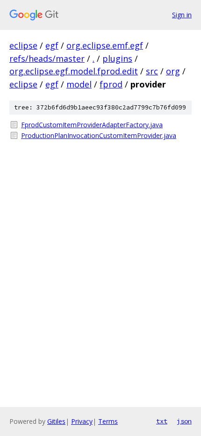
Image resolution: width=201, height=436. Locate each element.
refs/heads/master (47, 58)
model (79, 84)
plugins (117, 58)
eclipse (23, 45)
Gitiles (56, 421)
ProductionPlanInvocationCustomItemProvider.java (98, 135)
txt (161, 421)
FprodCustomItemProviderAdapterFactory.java (92, 124)
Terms (108, 421)
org (173, 71)
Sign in (182, 14)
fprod (111, 84)
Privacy (82, 421)
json (184, 421)
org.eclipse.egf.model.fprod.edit (73, 71)
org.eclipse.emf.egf (104, 45)
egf (51, 45)
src (152, 71)
